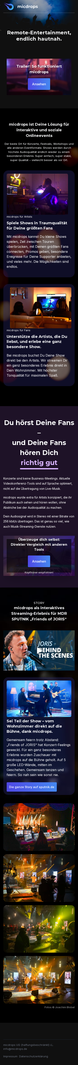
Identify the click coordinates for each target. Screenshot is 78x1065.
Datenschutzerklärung (33, 1056)
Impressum (10, 1056)
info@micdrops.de (15, 1048)
